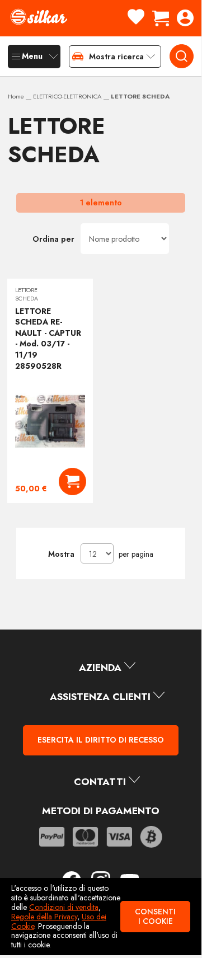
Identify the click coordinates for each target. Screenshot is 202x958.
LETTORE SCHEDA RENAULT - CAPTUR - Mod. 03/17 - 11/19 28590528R (48, 339)
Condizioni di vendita (63, 907)
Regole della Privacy (44, 916)
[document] (100, 917)
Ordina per (53, 239)
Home (17, 96)
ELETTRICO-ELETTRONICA (68, 96)
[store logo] (38, 17)
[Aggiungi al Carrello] (72, 481)
